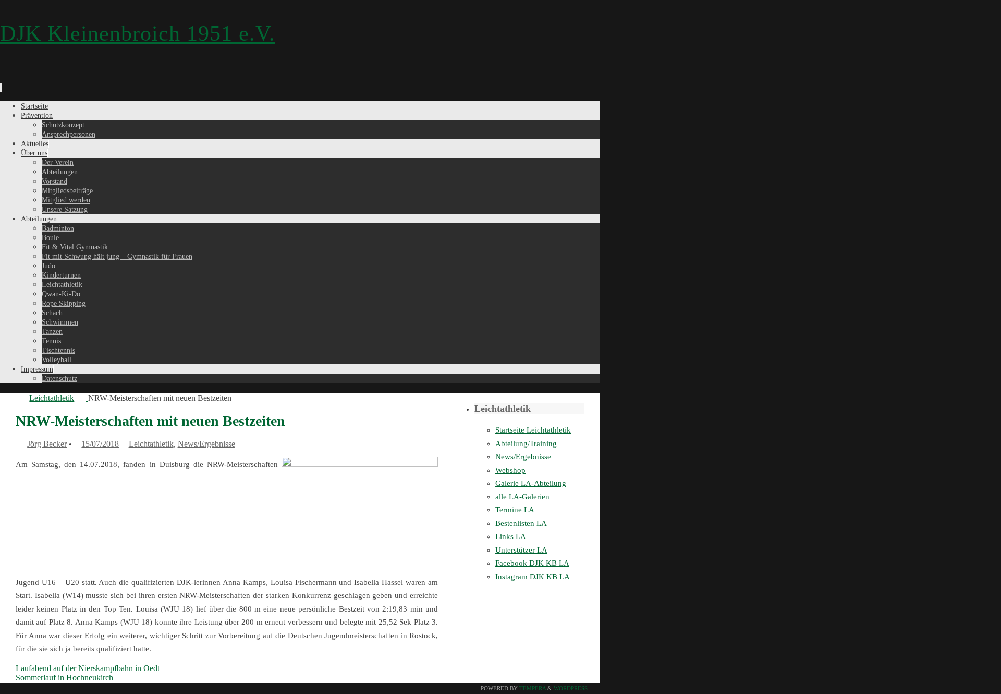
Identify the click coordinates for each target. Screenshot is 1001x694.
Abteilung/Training (526, 443)
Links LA (510, 536)
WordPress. (571, 688)
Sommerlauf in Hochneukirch (64, 677)
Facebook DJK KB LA (532, 563)
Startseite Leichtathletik (533, 430)
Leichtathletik (51, 397)
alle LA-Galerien (522, 497)
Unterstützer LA (521, 550)
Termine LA (514, 510)
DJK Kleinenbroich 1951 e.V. (137, 33)
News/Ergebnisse (206, 443)
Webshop (510, 470)
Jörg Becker (47, 443)
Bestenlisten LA (521, 523)
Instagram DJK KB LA (532, 576)
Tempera (532, 688)
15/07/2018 (100, 443)
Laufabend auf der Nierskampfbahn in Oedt (88, 668)
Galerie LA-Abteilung (530, 483)
